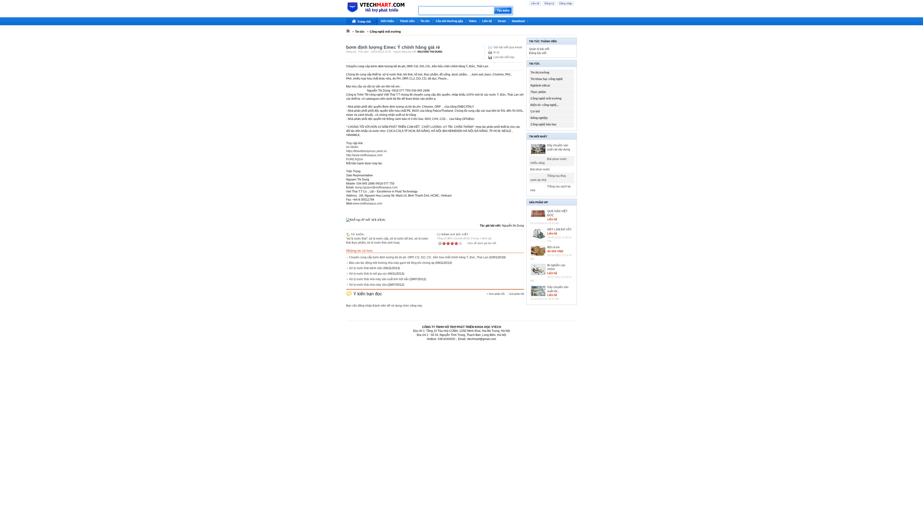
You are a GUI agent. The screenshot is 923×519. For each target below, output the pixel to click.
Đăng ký (549, 3)
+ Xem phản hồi (495, 293)
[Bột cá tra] (538, 250)
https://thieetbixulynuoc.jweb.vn (366, 151)
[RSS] (576, 19)
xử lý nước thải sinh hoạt (383, 242)
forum (502, 21)
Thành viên (407, 21)
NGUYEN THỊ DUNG (430, 51)
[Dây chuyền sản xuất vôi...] (538, 291)
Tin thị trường (539, 72)
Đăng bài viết (537, 53)
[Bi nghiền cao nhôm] (538, 269)
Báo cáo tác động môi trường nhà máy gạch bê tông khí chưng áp (392, 263)
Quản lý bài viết (539, 49)
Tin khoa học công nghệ (546, 79)
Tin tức (425, 21)
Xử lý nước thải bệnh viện (366, 268)
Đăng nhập (565, 3)
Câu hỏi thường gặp (449, 21)
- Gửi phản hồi (515, 293)
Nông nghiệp (539, 118)
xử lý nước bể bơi (401, 238)
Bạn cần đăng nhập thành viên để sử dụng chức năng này (384, 305)
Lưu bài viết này (503, 57)
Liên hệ (535, 3)
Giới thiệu (387, 21)
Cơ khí (535, 111)
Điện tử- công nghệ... (544, 105)
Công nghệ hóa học (543, 124)
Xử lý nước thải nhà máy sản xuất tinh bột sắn (379, 279)
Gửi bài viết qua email (507, 47)
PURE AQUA (354, 159)
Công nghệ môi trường (385, 31)
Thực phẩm (538, 92)
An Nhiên (352, 147)
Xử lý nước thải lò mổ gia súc (368, 273)
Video (472, 21)
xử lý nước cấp (378, 238)
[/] (380, 12)
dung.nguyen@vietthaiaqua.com (376, 187)
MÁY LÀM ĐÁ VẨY (559, 229)
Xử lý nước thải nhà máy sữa (368, 284)
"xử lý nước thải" (357, 238)
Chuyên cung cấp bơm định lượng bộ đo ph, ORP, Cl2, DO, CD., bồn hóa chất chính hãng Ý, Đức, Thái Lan (418, 257)
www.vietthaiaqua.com (367, 203)
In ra (496, 52)
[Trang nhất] (362, 21)
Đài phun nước (540, 169)
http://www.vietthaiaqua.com (364, 155)
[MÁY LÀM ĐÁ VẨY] (538, 234)
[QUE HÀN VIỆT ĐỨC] (538, 213)
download (518, 21)
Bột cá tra (553, 247)
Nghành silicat (540, 85)
